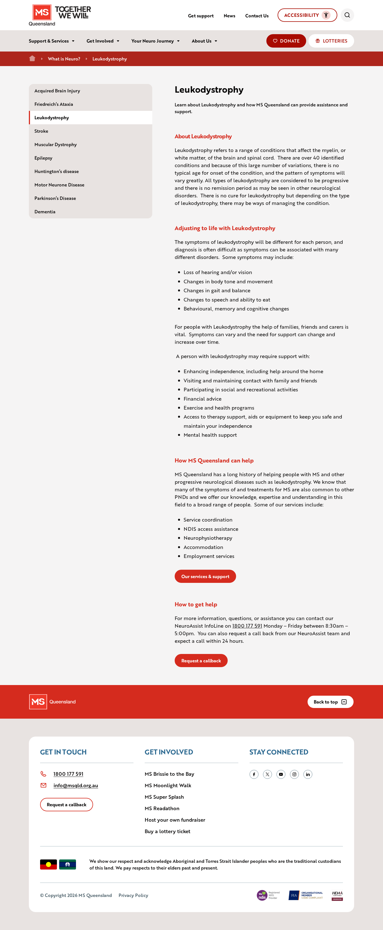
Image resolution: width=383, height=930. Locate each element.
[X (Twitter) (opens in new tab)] (267, 774)
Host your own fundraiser (175, 819)
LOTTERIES (335, 41)
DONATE (289, 41)
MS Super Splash (164, 796)
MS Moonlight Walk (168, 785)
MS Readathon (162, 808)
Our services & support (205, 576)
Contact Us (257, 15)
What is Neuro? (64, 59)
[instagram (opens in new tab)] (294, 774)
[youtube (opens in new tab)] (280, 774)
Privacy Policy (133, 895)
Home (32, 59)
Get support (201, 15)
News (229, 15)
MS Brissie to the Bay (169, 773)
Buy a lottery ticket (167, 831)
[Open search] (347, 15)
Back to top (326, 702)
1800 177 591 (247, 625)
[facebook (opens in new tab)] (254, 774)
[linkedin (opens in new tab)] (307, 774)
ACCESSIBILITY (301, 15)
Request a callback (201, 660)
